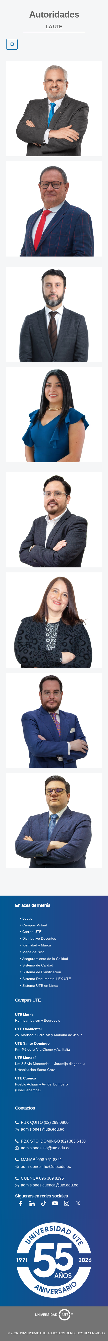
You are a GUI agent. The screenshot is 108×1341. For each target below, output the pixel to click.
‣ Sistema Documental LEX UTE (45, 979)
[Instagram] (66, 1203)
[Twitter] (78, 1203)
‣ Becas (26, 918)
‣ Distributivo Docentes (38, 938)
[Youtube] (55, 1203)
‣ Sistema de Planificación (40, 972)
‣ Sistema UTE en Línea (39, 986)
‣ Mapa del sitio (32, 952)
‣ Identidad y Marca (35, 945)
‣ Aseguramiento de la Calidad (44, 959)
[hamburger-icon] (12, 44)
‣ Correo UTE (30, 932)
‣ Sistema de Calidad (36, 965)
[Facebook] (20, 1203)
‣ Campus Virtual (33, 925)
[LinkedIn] (32, 1203)
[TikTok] (43, 1203)
